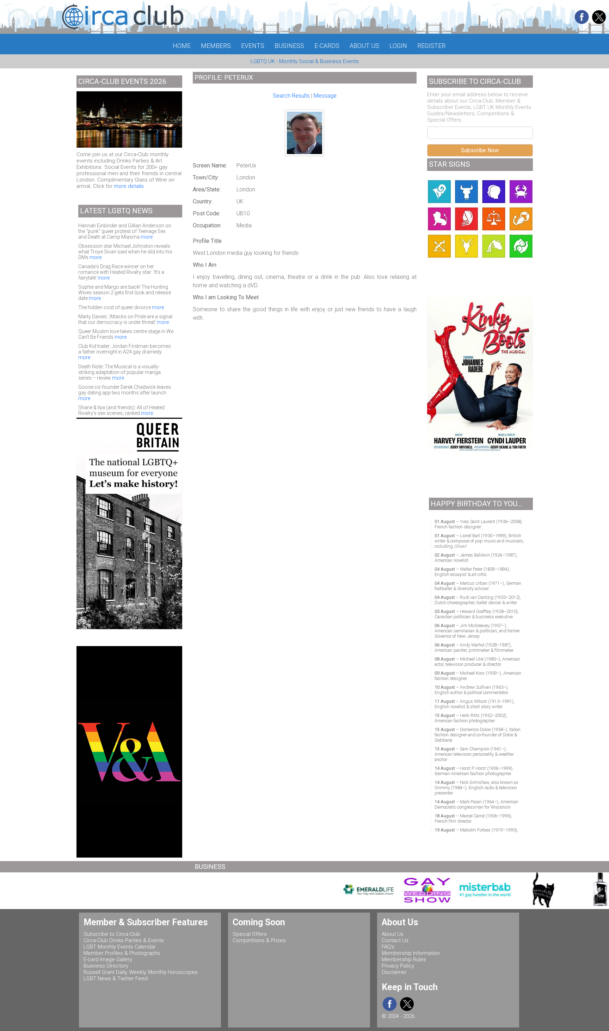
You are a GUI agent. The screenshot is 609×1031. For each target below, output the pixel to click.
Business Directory (106, 966)
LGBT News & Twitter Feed (116, 978)
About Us (393, 934)
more (147, 237)
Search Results (291, 95)
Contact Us (395, 940)
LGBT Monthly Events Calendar (120, 947)
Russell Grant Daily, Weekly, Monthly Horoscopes (141, 972)
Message (325, 95)
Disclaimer (394, 972)
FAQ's (388, 947)
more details (129, 186)
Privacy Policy (398, 966)
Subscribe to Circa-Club (112, 934)
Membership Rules (404, 959)
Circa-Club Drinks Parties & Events (124, 940)
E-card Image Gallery (108, 959)
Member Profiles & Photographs (122, 953)
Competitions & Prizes (259, 940)
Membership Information (411, 953)
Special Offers (250, 934)
